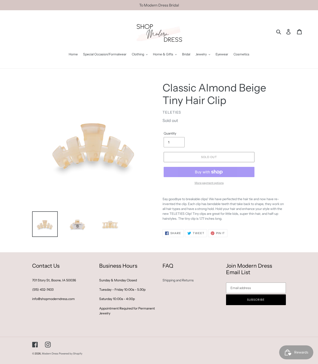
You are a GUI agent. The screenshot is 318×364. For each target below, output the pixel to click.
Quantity (170, 133)
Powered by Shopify (70, 353)
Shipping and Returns (178, 280)
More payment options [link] (209, 183)
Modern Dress (50, 353)
